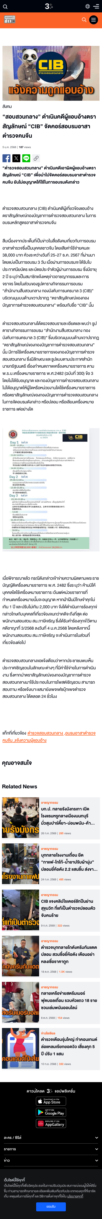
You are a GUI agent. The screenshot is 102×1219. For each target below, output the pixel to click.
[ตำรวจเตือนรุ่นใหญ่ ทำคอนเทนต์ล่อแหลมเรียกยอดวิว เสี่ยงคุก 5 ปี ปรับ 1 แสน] (20, 1049)
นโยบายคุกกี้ (75, 1196)
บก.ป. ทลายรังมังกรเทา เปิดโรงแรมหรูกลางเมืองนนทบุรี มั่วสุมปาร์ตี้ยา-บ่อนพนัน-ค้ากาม (66, 816)
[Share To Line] (26, 158)
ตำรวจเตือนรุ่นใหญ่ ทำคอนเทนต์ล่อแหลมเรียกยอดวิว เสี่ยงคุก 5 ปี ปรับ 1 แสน (69, 1047)
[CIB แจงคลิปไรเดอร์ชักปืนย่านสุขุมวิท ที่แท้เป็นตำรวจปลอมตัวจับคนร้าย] (20, 911)
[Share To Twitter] (16, 158)
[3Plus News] (14, 20)
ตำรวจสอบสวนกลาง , (46, 733)
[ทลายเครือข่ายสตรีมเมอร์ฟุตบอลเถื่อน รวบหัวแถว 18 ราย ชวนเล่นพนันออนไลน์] (20, 1003)
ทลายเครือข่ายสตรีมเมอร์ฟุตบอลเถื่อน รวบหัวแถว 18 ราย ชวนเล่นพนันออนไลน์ (69, 1000)
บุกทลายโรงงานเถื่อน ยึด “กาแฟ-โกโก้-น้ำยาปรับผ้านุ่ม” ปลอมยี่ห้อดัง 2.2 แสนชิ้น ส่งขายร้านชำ (68, 862)
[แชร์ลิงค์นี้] (36, 158)
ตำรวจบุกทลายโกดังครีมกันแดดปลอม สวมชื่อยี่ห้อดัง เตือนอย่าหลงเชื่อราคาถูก (69, 954)
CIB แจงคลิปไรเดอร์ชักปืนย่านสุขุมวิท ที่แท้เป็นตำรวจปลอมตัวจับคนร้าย (68, 908)
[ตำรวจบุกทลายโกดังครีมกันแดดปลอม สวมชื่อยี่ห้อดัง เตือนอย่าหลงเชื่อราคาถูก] (20, 957)
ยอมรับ (51, 1206)
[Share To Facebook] (6, 158)
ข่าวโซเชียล (48, 1033)
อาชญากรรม (49, 802)
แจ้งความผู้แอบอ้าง (31, 740)
